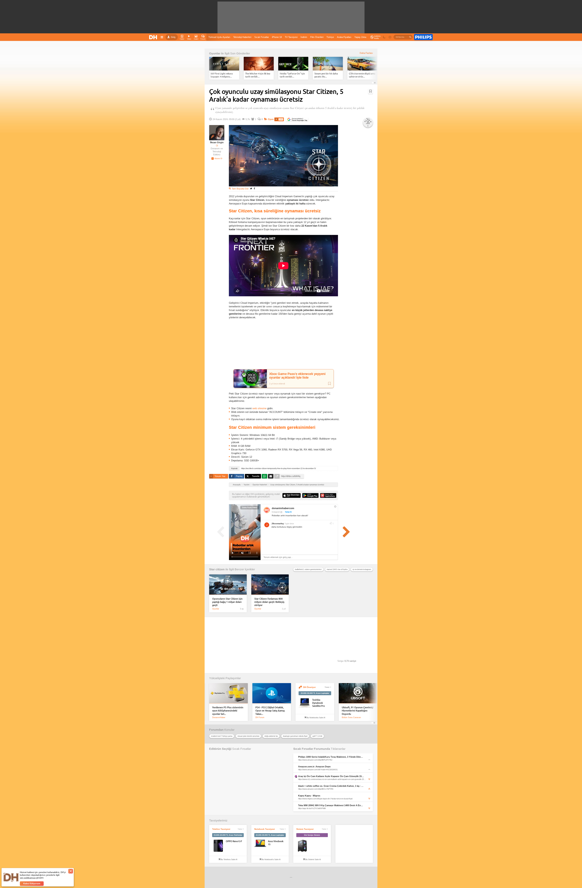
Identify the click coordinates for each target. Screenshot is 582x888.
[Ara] (410, 37)
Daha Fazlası (366, 53)
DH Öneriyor (309, 687)
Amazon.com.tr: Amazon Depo (314, 766)
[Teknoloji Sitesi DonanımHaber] (154, 37)
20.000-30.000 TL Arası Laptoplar (315, 693)
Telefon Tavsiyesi (221, 829)
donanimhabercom (283, 508)
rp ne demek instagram (362, 569)
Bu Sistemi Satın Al (313, 859)
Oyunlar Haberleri (260, 485)
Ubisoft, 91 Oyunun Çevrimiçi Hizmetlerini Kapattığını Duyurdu (357, 710)
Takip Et (288, 512)
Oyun (271, 119)
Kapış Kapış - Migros (309, 795)
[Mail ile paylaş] (270, 476)
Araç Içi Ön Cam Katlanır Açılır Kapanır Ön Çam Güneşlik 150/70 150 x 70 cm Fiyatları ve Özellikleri (331, 776)
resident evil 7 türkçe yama (221, 736)
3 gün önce (289, 524)
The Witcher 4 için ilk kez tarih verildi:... (257, 75)
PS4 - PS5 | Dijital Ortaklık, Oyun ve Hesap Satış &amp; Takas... (270, 710)
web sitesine (259, 408)
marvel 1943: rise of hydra (337, 569)
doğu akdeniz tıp (271, 736)
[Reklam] (423, 37)
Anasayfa (237, 485)
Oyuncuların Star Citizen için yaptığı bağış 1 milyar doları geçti (227, 602)
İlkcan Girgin (217, 142)
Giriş (173, 37)
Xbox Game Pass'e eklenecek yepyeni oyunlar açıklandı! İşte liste (297, 375)
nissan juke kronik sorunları (248, 736)
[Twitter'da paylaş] (251, 188)
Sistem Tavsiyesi (305, 829)
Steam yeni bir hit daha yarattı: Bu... (326, 75)
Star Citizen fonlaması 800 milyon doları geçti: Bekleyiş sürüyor (269, 602)
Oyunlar (214, 53)
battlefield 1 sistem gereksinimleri (308, 569)
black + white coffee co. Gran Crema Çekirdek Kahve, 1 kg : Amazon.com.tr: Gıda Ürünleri (331, 786)
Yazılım (246, 485)
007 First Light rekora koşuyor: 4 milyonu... (222, 75)
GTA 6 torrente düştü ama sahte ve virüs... (362, 75)
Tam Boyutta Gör (240, 188)
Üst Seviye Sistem (312, 835)
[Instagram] (267, 510)
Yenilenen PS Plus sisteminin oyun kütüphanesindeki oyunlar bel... (227, 710)
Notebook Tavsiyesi (264, 829)
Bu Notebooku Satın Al (315, 718)
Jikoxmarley (277, 523)
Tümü (327, 687)
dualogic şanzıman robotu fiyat (295, 736)
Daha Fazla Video (249, 508)
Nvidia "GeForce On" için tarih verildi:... (292, 75)
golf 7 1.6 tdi (317, 736)
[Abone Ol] (216, 158)
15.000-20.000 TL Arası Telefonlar (228, 835)
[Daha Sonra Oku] (370, 91)
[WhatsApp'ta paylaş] (264, 476)
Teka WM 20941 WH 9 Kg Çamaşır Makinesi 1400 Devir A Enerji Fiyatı (331, 805)
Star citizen (217, 569)
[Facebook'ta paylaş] (254, 188)
